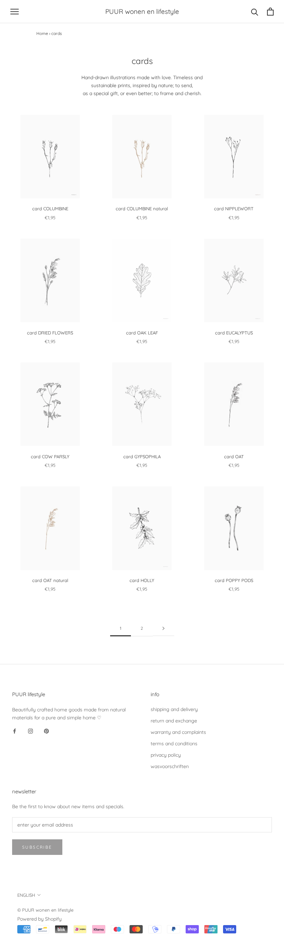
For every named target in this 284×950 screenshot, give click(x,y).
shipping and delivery (174, 709)
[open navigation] (14, 12)
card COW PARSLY (50, 456)
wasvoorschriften (170, 766)
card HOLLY (142, 580)
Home (42, 33)
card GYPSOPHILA (142, 456)
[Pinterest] (46, 731)
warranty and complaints (178, 732)
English (26, 895)
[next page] (163, 628)
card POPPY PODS (234, 580)
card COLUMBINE (50, 208)
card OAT (234, 456)
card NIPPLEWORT (234, 208)
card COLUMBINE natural (142, 208)
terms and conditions (174, 743)
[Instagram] (30, 731)
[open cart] (270, 12)
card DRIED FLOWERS (50, 332)
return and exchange (174, 721)
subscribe (37, 847)
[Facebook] (14, 731)
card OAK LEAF (142, 332)
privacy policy (166, 755)
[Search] (254, 11)
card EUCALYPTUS (234, 332)
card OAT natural (50, 580)
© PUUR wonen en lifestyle (45, 910)
